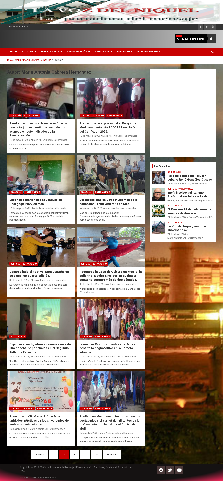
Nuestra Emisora (148, 51)
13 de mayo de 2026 (19, 208)
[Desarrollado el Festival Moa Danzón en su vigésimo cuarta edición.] (41, 247)
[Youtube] (179, 470)
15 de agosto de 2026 (178, 183)
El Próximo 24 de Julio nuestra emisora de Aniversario (189, 211)
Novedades (124, 51)
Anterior (39, 454)
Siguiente (112, 454)
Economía (15, 115)
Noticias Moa (50, 51)
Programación (77, 51)
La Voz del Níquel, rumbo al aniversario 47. (187, 228)
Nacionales (174, 172)
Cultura (85, 115)
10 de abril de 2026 (89, 356)
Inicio (13, 51)
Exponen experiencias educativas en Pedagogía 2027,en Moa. (35, 202)
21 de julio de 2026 (177, 234)
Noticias (27, 51)
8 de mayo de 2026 (89, 208)
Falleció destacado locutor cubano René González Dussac (189, 177)
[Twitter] (170, 470)
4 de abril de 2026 (18, 429)
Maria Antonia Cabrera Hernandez (50, 140)
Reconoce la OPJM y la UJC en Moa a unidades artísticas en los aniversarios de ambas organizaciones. (39, 420)
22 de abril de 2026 (19, 356)
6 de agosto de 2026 (177, 200)
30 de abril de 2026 (19, 280)
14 (96, 454)
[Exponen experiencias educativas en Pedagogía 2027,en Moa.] (41, 175)
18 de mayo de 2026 (19, 140)
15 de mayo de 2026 (90, 136)
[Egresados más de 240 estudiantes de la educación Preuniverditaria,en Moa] (111, 175)
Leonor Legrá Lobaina (201, 200)
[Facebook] (161, 470)
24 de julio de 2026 (177, 217)
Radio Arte (102, 51)
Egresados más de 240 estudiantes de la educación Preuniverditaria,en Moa (108, 202)
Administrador (199, 183)
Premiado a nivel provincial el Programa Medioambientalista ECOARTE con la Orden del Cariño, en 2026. (110, 127)
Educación (98, 115)
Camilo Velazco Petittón (201, 217)
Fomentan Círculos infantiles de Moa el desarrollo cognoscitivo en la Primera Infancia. (108, 348)
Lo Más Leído (164, 166)
